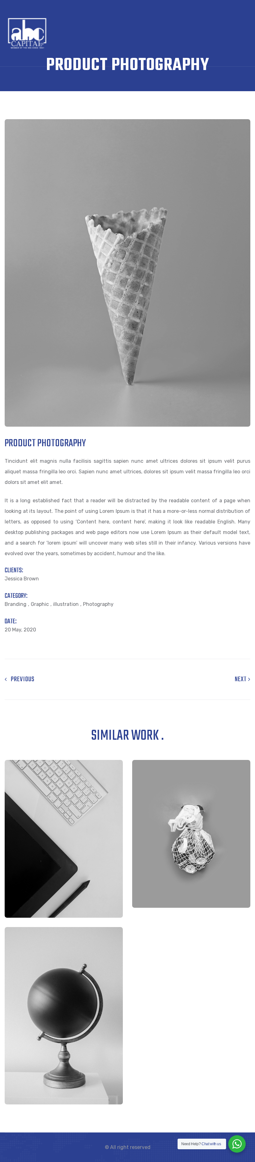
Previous (21, 679)
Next (241, 679)
